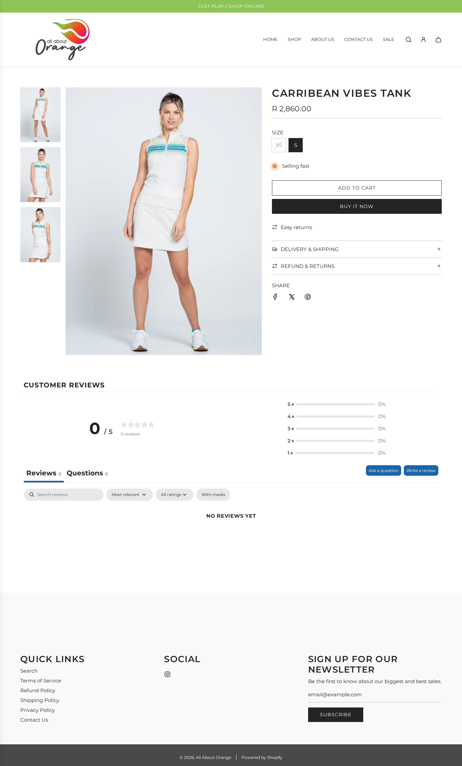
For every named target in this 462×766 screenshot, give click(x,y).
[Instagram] (167, 674)
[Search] (408, 39)
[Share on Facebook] (275, 298)
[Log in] (423, 39)
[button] (336, 404)
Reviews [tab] (43, 473)
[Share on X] (291, 298)
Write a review (421, 470)
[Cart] (438, 39)
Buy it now (357, 206)
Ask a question (383, 470)
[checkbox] (213, 495)
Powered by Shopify (261, 757)
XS (279, 145)
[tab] (87, 473)
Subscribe (335, 715)
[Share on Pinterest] (307, 298)
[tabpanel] (231, 538)
